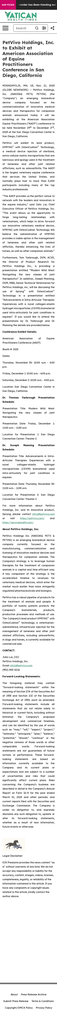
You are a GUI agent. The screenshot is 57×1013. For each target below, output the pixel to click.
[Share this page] (52, 28)
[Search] (36, 28)
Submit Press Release (15, 1001)
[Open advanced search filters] (44, 28)
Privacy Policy (44, 1007)
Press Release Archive (34, 994)
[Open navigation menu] (5, 28)
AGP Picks (8, 4)
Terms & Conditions (42, 1001)
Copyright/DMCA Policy (19, 1007)
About (14, 994)
